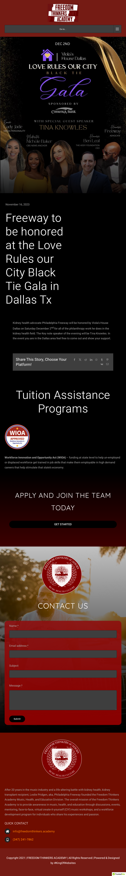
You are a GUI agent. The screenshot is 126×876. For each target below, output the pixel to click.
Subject (13, 666)
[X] (80, 360)
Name (14, 626)
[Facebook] (74, 360)
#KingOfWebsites (65, 863)
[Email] (107, 364)
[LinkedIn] (91, 360)
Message (15, 686)
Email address (18, 646)
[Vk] (102, 364)
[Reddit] (85, 360)
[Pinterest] (107, 360)
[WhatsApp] (96, 360)
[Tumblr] (102, 360)
